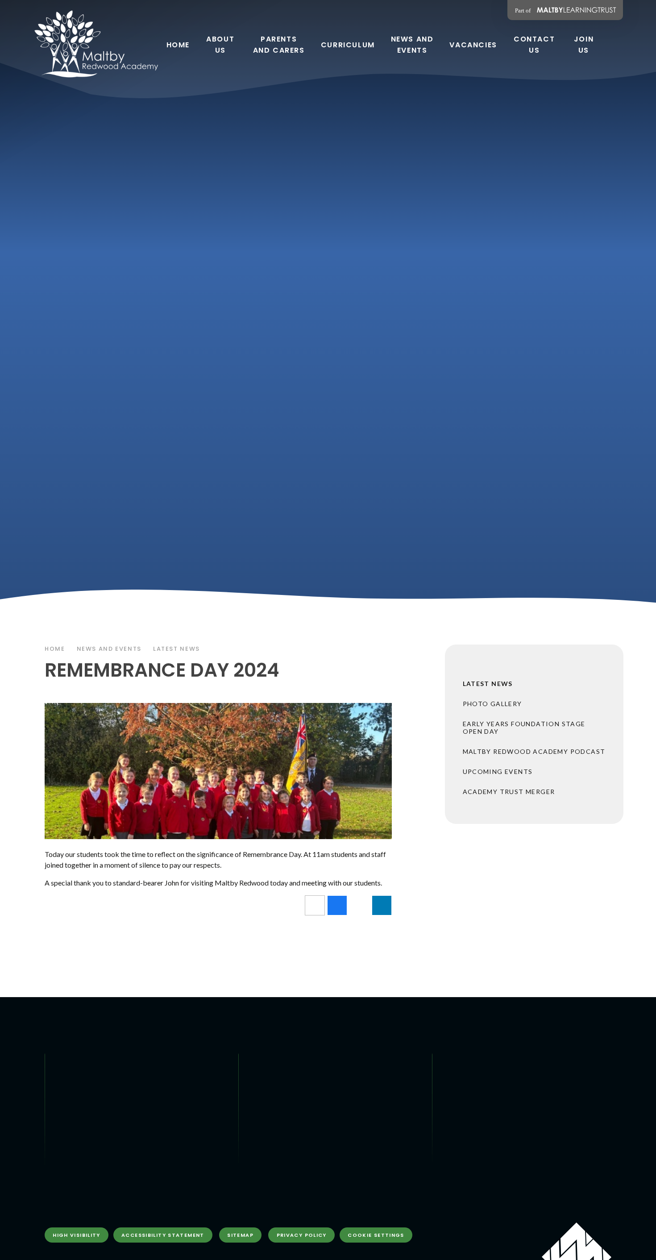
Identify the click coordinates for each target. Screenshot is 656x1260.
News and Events (109, 649)
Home (55, 649)
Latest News (176, 649)
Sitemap (240, 1235)
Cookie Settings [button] (376, 1235)
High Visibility (76, 1235)
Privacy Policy (302, 1235)
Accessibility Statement (162, 1235)
